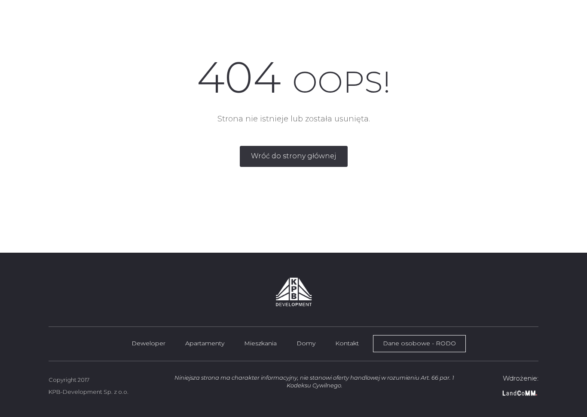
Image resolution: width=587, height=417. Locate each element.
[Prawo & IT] (503, 393)
